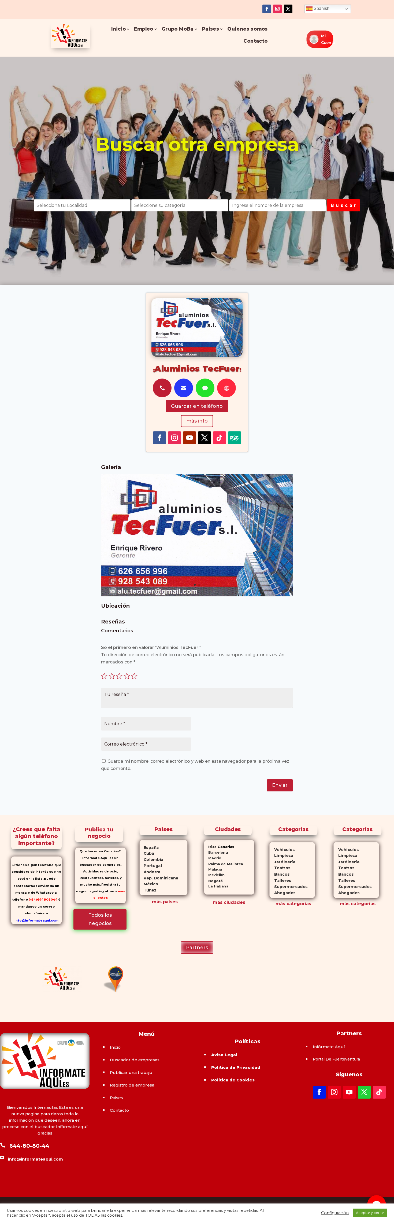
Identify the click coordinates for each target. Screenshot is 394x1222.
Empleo (143, 29)
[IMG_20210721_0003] (197, 594)
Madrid (212, 858)
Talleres (280, 880)
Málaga (213, 869)
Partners (197, 948)
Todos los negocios (100, 919)
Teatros (279, 868)
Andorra (150, 871)
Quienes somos (248, 29)
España (149, 847)
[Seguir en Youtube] (189, 437)
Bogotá (213, 880)
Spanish (321, 8)
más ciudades (229, 902)
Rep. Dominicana (159, 878)
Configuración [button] (335, 1212)
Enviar (280, 785)
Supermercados (288, 886)
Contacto (256, 41)
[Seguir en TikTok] (219, 437)
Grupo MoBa (178, 29)
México (149, 884)
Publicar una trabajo (131, 1072)
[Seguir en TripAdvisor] (234, 437)
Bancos (279, 874)
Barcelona (216, 852)
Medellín (214, 875)
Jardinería (282, 862)
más (280, 903)
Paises (210, 29)
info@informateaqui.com (36, 920)
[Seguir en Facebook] (266, 9)
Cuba (147, 853)
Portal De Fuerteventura (336, 1059)
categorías (298, 903)
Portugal (151, 865)
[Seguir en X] (288, 9)
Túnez (148, 890)
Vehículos (282, 849)
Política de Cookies (233, 1079)
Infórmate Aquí (329, 1046)
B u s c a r (343, 205)
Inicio (118, 29)
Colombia (151, 859)
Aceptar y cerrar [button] (370, 1212)
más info (197, 421)
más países (165, 901)
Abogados (282, 892)
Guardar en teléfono (197, 406)
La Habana (216, 886)
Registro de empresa (132, 1085)
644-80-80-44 (29, 1146)
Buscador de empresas (134, 1059)
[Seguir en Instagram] (277, 9)
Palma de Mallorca (223, 863)
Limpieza (281, 855)
